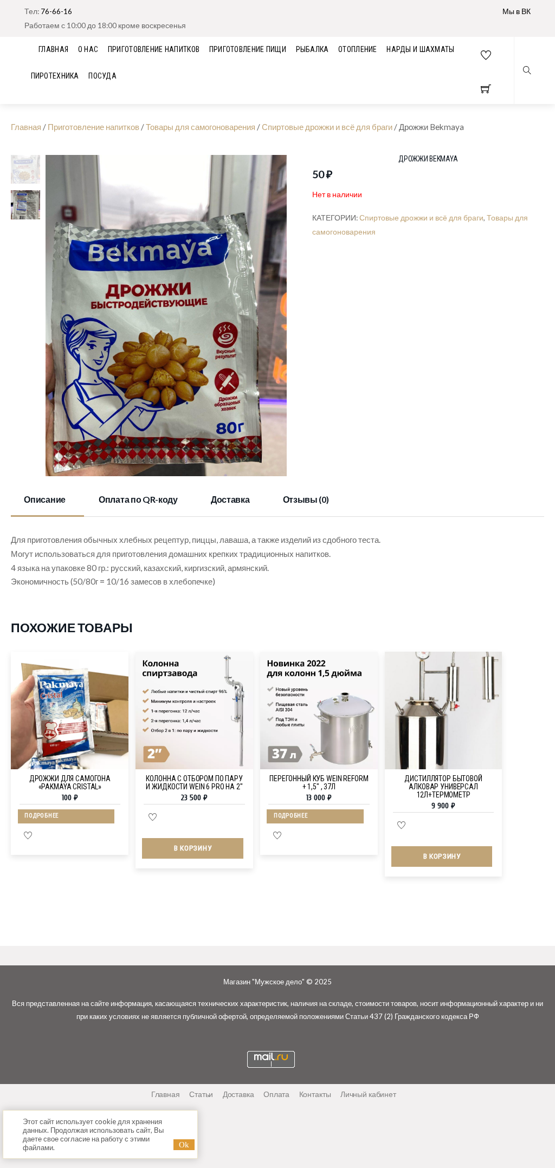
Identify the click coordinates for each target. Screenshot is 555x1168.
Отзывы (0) (306, 499)
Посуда (102, 76)
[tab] (47, 500)
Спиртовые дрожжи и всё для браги (327, 127)
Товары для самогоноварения (200, 127)
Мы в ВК (516, 11)
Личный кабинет (368, 1094)
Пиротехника (55, 76)
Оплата (276, 1094)
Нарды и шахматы (420, 49)
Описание (44, 499)
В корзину (192, 847)
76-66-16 (56, 11)
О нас (88, 49)
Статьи (201, 1094)
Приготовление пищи (247, 49)
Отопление (357, 49)
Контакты (315, 1094)
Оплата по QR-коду (138, 499)
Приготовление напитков (153, 49)
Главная (26, 127)
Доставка (230, 499)
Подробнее (41, 815)
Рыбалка (312, 49)
